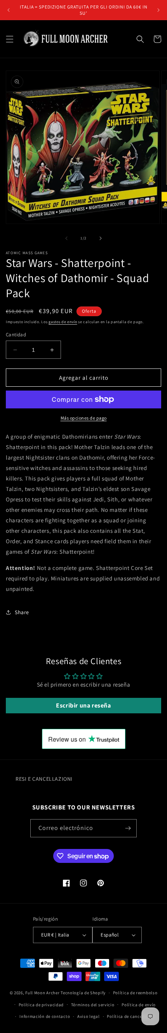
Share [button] (22, 612)
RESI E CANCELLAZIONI (44, 778)
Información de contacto (44, 1016)
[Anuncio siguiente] (158, 10)
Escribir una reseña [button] (83, 705)
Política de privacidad (41, 1004)
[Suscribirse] (127, 828)
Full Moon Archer (42, 992)
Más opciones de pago (84, 418)
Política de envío (139, 1004)
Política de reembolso (135, 992)
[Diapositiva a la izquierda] (66, 238)
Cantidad (16, 334)
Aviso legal (88, 1016)
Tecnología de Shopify (83, 992)
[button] (9, 39)
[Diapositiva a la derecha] (100, 238)
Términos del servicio (93, 1004)
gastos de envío (63, 321)
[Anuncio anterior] (8, 10)
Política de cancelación (131, 1016)
